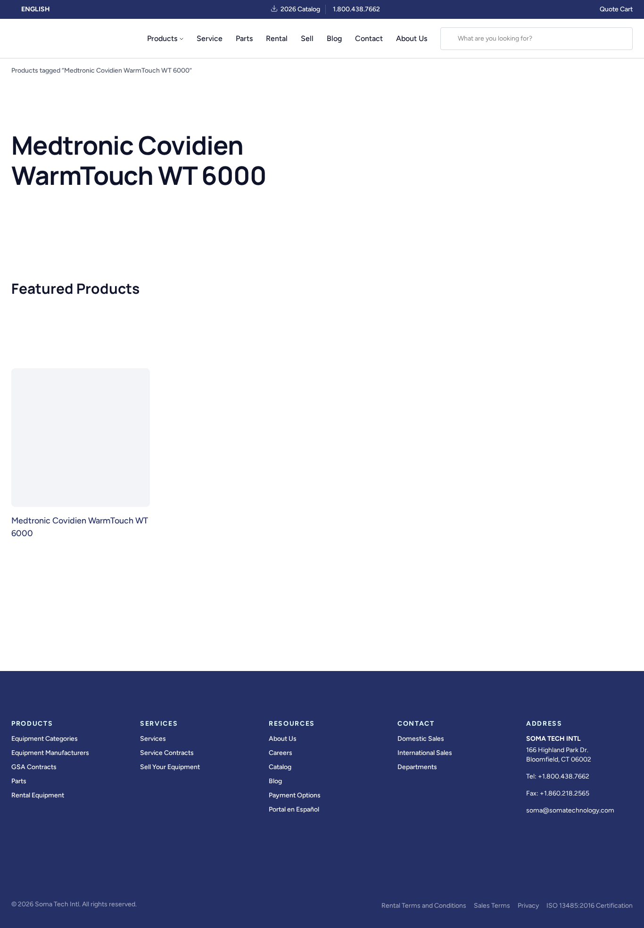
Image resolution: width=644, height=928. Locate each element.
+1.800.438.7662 (563, 776)
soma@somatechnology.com (570, 810)
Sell (307, 38)
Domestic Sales (420, 739)
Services (153, 739)
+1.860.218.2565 (564, 793)
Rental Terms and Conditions (423, 906)
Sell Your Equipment (170, 767)
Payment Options (295, 795)
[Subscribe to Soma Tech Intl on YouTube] (122, 879)
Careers (280, 753)
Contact (369, 38)
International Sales (424, 753)
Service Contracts (167, 753)
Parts (244, 38)
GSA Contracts (34, 767)
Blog (334, 38)
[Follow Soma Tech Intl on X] (43, 879)
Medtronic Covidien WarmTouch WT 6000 (79, 527)
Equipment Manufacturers (50, 753)
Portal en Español (294, 809)
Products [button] (162, 38)
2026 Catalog (300, 9)
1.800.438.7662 (356, 9)
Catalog (280, 767)
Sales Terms (492, 906)
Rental (277, 38)
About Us (411, 38)
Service (210, 38)
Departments (417, 767)
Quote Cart (616, 9)
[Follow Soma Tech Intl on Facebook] (17, 879)
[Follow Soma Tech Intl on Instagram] (69, 879)
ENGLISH (35, 9)
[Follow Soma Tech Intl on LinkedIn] (96, 879)
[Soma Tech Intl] (31, 38)
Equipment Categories (44, 739)
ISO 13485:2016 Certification (589, 906)
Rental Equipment (37, 795)
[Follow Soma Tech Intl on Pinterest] (149, 879)
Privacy (528, 906)
